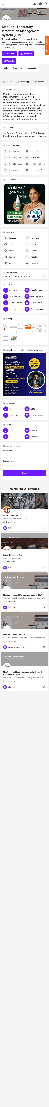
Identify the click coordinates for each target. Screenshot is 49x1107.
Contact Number (9, 461)
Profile (5, 68)
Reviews (17, 68)
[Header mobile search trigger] (46, 3)
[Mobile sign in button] (34, 3)
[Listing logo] (6, 19)
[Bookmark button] (44, 528)
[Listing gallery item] (10, 327)
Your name (7, 451)
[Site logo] (9, 3)
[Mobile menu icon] (3, 3)
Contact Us (32, 68)
